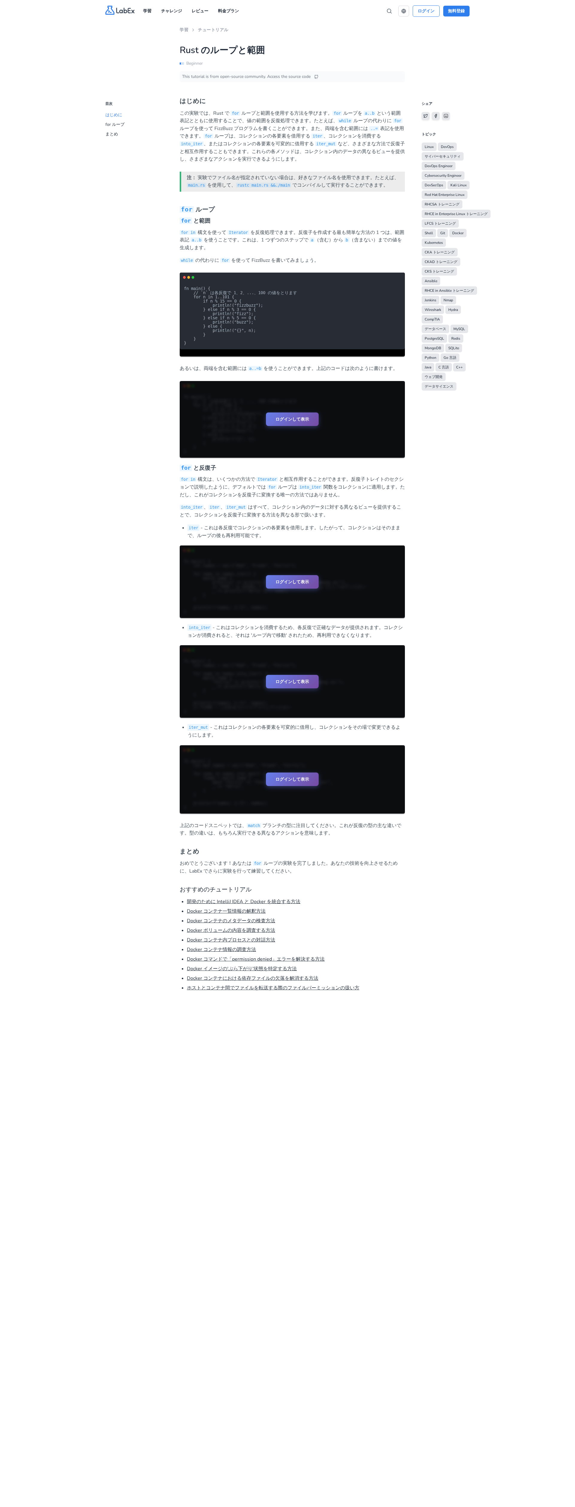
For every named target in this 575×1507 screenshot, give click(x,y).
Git (442, 233)
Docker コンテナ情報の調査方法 (221, 949)
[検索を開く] (389, 11)
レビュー (200, 11)
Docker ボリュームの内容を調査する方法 (231, 930)
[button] (403, 11)
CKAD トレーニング (441, 261)
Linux (429, 146)
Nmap (448, 300)
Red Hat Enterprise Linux (444, 194)
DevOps (447, 146)
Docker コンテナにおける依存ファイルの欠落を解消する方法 (252, 978)
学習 (147, 11)
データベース (435, 329)
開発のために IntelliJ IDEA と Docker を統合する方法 (243, 901)
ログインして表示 (292, 419)
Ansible (431, 281)
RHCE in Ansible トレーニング (449, 290)
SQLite (453, 348)
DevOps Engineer (439, 166)
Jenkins (430, 300)
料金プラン (228, 11)
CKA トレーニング (440, 252)
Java (428, 367)
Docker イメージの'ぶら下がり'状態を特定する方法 (242, 968)
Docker (458, 233)
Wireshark (433, 309)
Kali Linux (458, 185)
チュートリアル (213, 30)
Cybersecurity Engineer (443, 175)
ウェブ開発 (434, 376)
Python (430, 357)
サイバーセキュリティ (443, 156)
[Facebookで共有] (436, 116)
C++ (459, 367)
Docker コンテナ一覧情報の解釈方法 (226, 911)
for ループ (115, 124)
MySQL (459, 329)
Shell (429, 233)
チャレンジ (171, 11)
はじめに (113, 115)
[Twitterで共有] (425, 116)
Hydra (453, 309)
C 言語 (443, 367)
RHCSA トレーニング (442, 204)
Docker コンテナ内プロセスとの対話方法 (231, 940)
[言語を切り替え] (403, 11)
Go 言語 (450, 357)
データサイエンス (439, 386)
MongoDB (433, 348)
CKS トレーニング (439, 271)
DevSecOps (434, 185)
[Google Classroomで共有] (446, 116)
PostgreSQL (434, 338)
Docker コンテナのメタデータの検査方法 (231, 920)
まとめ (111, 134)
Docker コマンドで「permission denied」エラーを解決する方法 (256, 959)
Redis (455, 338)
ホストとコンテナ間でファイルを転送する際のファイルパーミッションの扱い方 (273, 988)
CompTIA (432, 319)
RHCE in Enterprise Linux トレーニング (456, 213)
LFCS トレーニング (440, 223)
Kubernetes (434, 242)
